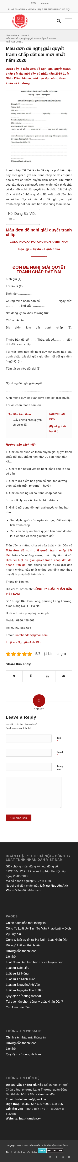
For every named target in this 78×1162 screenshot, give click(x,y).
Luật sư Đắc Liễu (17, 968)
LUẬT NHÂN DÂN (60, 589)
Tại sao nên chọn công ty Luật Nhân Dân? (34, 1001)
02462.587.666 (32, 1104)
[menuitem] (33, 3)
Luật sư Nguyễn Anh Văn (23, 984)
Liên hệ (11, 956)
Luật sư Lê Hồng (17, 973)
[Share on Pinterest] (31, 676)
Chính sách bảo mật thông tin (26, 923)
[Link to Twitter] (50, 1157)
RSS (33, 3)
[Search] (57, 21)
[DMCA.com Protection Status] (50, 1152)
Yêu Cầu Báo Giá (18, 1007)
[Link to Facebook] (56, 1157)
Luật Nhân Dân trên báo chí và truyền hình (34, 962)
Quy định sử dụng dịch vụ (23, 996)
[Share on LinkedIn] (47, 676)
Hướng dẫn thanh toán (21, 951)
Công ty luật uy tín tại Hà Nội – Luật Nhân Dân (37, 939)
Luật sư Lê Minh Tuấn (20, 979)
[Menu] (66, 21)
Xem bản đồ (46, 1094)
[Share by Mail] (64, 676)
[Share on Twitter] (14, 676)
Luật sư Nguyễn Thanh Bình (25, 990)
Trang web (60, 768)
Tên (59, 740)
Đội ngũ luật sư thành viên (23, 945)
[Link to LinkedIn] (63, 1157)
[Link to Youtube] (69, 1157)
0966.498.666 (54, 1104)
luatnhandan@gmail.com (31, 1099)
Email (60, 754)
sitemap (45, 3)
